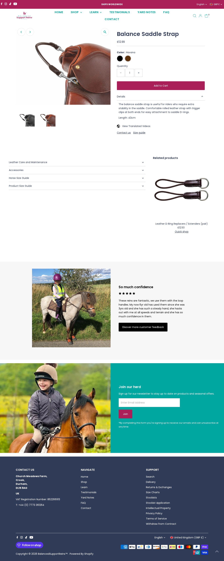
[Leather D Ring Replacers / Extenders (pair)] (181, 191)
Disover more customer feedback (143, 327)
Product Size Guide (20, 186)
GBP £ (217, 4)
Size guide (139, 132)
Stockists (151, 497)
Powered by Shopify (81, 554)
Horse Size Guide (19, 178)
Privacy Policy (154, 513)
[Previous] (21, 32)
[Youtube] (15, 4)
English (200, 4)
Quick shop (181, 231)
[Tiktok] (10, 4)
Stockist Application (158, 503)
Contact (112, 19)
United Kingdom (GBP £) (189, 537)
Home (59, 12)
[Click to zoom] (105, 32)
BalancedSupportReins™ (53, 554)
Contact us (124, 132)
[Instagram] (6, 4)
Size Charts (153, 492)
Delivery (151, 482)
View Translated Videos (136, 126)
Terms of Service (156, 518)
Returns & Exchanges (159, 487)
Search (150, 476)
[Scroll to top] (217, 551)
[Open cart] (206, 15)
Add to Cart (161, 85)
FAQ (166, 12)
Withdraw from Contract (161, 524)
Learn (94, 12)
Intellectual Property (158, 508)
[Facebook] (1, 4)
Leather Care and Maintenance (28, 162)
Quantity (122, 66)
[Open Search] (194, 15)
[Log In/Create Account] (200, 15)
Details (121, 96)
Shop (75, 12)
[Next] (30, 32)
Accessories (16, 170)
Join (125, 414)
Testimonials (119, 12)
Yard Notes (147, 12)
